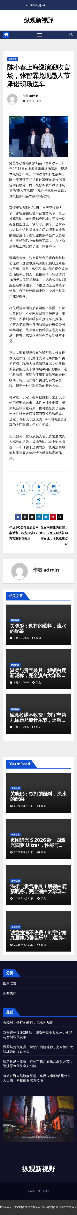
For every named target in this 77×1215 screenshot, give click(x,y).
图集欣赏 (15, 834)
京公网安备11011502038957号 (59, 1207)
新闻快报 (12, 59)
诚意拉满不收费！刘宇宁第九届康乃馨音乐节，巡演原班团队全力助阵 (38, 720)
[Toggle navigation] (39, 35)
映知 (38, 638)
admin (33, 96)
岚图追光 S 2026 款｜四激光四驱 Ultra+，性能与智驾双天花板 (38, 845)
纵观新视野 (38, 20)
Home (31, 1191)
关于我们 (43, 1191)
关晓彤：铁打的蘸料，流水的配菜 (38, 628)
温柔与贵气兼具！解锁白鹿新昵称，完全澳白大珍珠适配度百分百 (38, 675)
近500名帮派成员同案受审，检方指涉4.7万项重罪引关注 (23, 533)
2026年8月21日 (24, 806)
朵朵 (38, 682)
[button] (71, 34)
